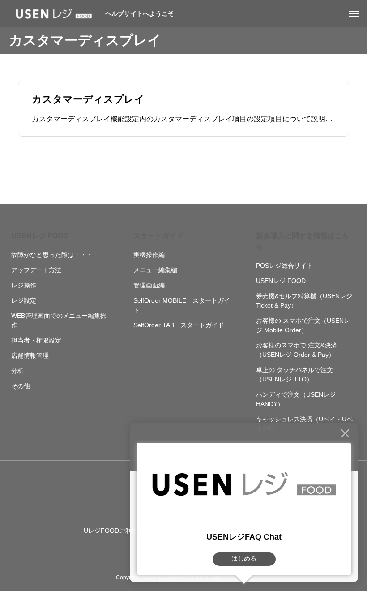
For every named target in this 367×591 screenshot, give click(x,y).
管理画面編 (149, 285)
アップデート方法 (36, 270)
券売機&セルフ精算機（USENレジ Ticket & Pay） (304, 300)
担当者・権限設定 (36, 340)
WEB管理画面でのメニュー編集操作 (59, 320)
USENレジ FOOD (39, 236)
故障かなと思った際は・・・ (52, 254)
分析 (17, 370)
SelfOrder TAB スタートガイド (178, 325)
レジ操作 (23, 285)
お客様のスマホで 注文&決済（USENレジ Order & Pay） (296, 350)
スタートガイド (158, 236)
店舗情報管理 (30, 355)
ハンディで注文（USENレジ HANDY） (296, 399)
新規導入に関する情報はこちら (302, 241)
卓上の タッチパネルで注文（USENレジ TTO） (294, 374)
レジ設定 (23, 300)
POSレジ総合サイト (284, 265)
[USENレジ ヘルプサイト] (53, 13)
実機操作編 (149, 254)
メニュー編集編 (155, 270)
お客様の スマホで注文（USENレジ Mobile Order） (303, 325)
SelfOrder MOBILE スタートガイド (181, 305)
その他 (20, 386)
